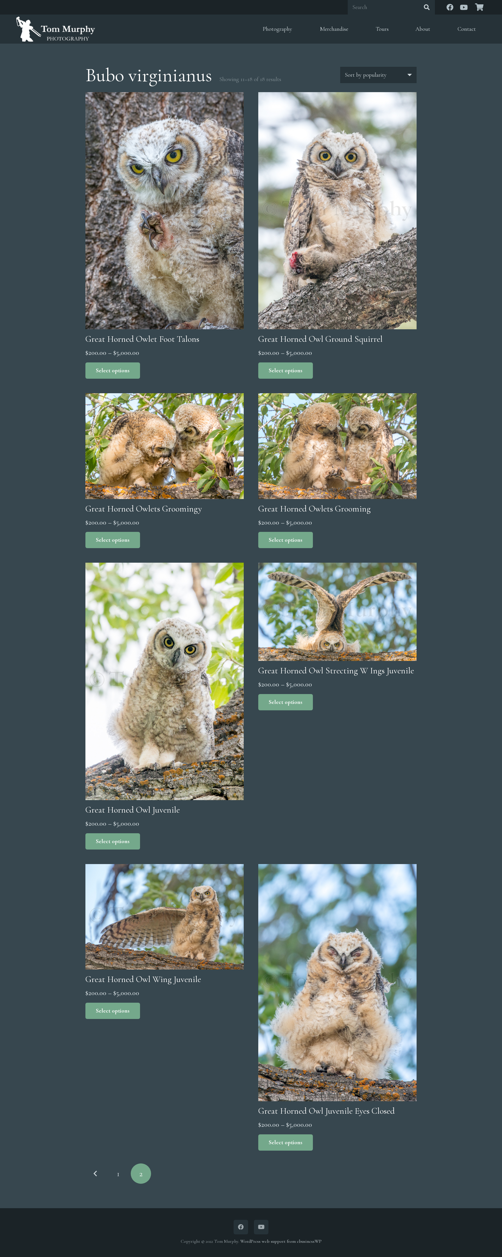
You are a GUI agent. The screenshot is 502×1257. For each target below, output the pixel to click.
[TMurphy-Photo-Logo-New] (56, 29)
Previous (95, 1173)
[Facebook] (450, 7)
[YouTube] (464, 7)
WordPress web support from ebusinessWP (281, 1241)
